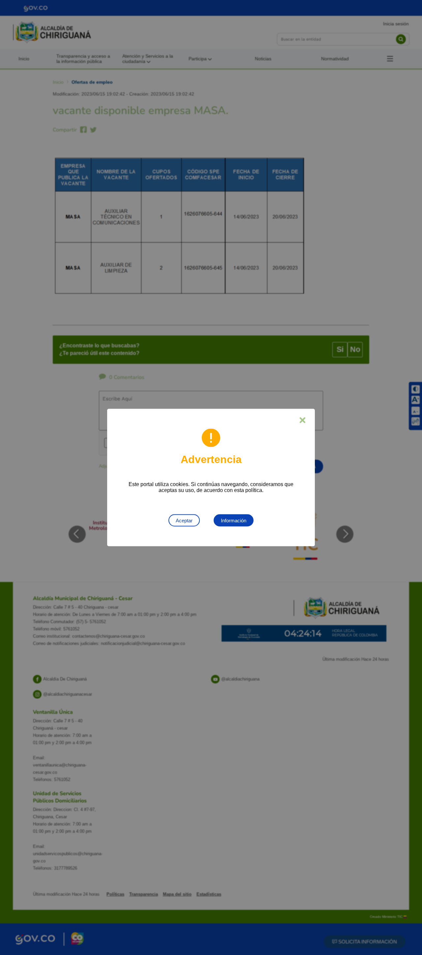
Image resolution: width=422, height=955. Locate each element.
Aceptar (184, 520)
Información (233, 520)
